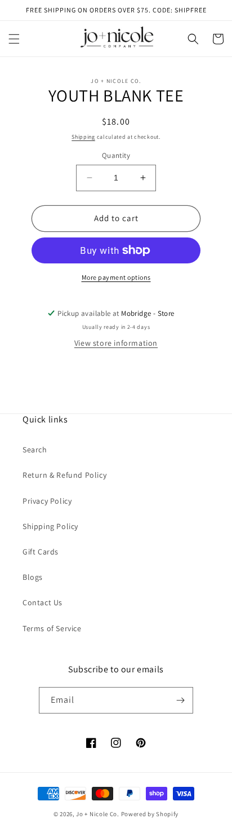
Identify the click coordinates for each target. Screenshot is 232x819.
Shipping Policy (50, 526)
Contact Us (43, 602)
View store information (116, 343)
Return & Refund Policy (64, 475)
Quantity (116, 155)
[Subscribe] (180, 700)
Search (35, 449)
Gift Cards (41, 552)
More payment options (116, 277)
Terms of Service (52, 628)
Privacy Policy (47, 501)
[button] (14, 39)
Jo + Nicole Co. (97, 814)
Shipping (83, 136)
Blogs (33, 577)
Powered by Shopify (150, 814)
